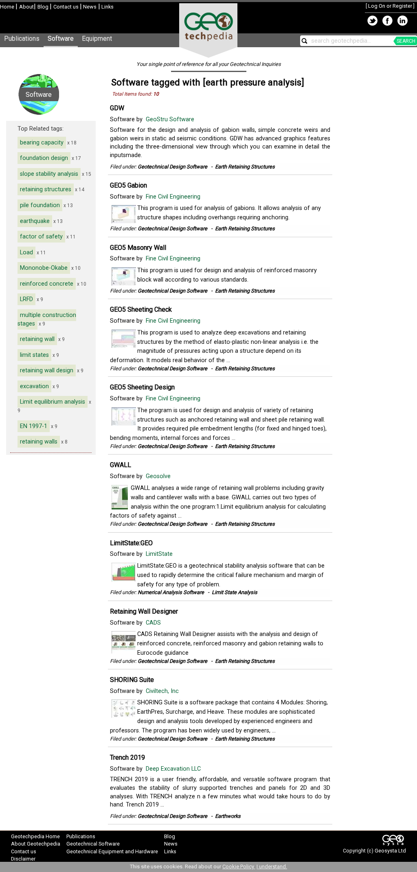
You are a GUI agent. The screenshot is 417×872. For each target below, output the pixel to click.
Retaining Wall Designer (144, 611)
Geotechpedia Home (35, 836)
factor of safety (41, 236)
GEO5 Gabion (128, 185)
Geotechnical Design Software (172, 167)
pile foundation (40, 205)
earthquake (35, 221)
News (89, 7)
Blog (43, 7)
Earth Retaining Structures (245, 167)
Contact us (66, 7)
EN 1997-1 (33, 426)
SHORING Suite (132, 680)
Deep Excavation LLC (174, 768)
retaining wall (37, 339)
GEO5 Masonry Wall (138, 247)
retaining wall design (46, 370)
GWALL (120, 465)
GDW (117, 108)
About (26, 7)
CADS (154, 622)
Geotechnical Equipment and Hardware (112, 851)
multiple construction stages (47, 319)
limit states (34, 355)
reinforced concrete (46, 283)
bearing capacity (42, 142)
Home (7, 7)
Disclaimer (23, 859)
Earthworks (228, 816)
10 (156, 94)
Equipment (97, 38)
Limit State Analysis (234, 592)
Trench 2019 (127, 757)
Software (61, 38)
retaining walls (38, 441)
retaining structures (45, 189)
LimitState (160, 554)
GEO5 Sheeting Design (142, 387)
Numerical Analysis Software (171, 592)
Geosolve (159, 476)
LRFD (26, 299)
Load (26, 252)
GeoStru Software (171, 119)
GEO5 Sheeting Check (141, 309)
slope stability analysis (49, 173)
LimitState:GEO (131, 543)
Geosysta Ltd (390, 851)
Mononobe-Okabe (44, 267)
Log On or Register (390, 6)
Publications (22, 38)
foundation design (44, 158)
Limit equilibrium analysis (52, 401)
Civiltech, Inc (163, 691)
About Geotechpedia (35, 844)
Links (107, 7)
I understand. (272, 866)
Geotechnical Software (93, 844)
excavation (34, 386)
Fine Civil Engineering (174, 196)
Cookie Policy (238, 866)
